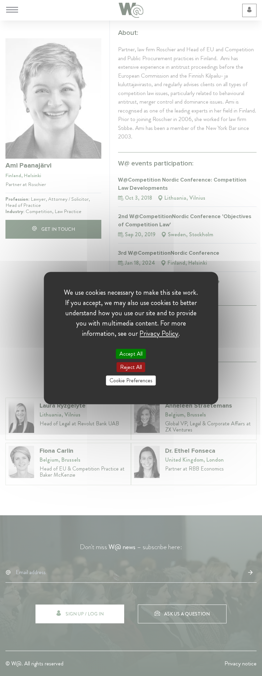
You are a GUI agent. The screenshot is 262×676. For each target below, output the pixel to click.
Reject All (131, 367)
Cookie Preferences (131, 380)
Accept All (131, 354)
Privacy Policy (159, 333)
